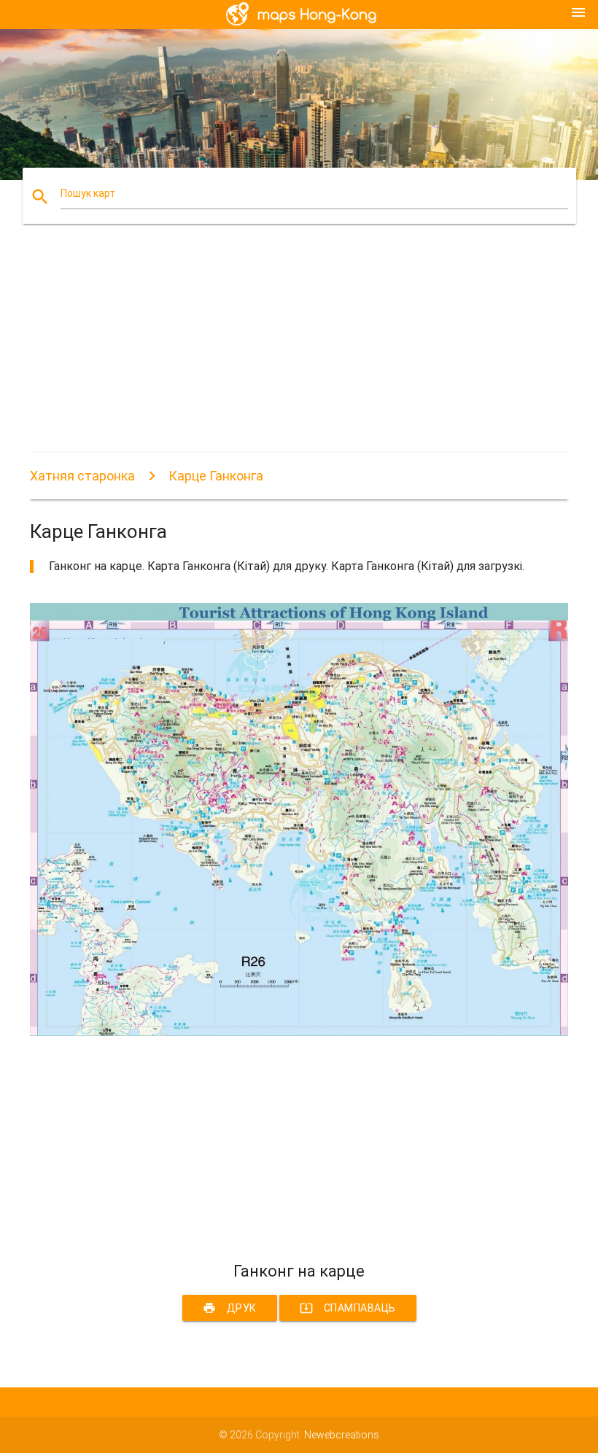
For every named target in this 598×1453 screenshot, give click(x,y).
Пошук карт (88, 193)
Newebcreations (341, 1435)
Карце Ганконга (215, 475)
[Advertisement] (299, 351)
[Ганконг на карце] (299, 1032)
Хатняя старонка (82, 475)
